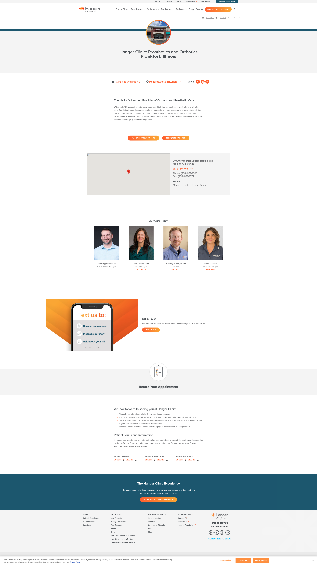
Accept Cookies (260, 560)
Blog (191, 9)
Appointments (89, 521)
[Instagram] (222, 532)
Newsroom (190, 2)
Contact (168, 1)
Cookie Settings (225, 560)
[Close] (313, 560)
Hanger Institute (154, 518)
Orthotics (152, 9)
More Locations (163, 82)
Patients (180, 9)
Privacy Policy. (75, 562)
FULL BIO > (141, 269)
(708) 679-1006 (189, 173)
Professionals (157, 514)
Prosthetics (137, 9)
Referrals (151, 521)
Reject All (243, 560)
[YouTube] (227, 532)
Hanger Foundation (186, 525)
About (157, 1)
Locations (87, 525)
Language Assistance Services (123, 542)
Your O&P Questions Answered (123, 535)
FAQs (179, 1)
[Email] (207, 82)
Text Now (151, 330)
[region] (158, 560)
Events (199, 9)
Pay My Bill (205, 2)
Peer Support (116, 525)
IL (216, 18)
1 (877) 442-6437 (219, 526)
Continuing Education (157, 525)
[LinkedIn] (203, 82)
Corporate (184, 514)
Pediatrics (166, 9)
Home (203, 18)
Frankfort (223, 18)
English (118, 460)
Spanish (130, 460)
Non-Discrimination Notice (122, 539)
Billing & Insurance (118, 521)
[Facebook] (198, 82)
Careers (181, 518)
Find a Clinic (122, 9)
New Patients (116, 518)
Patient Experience (91, 518)
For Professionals (227, 1)
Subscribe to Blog (219, 538)
